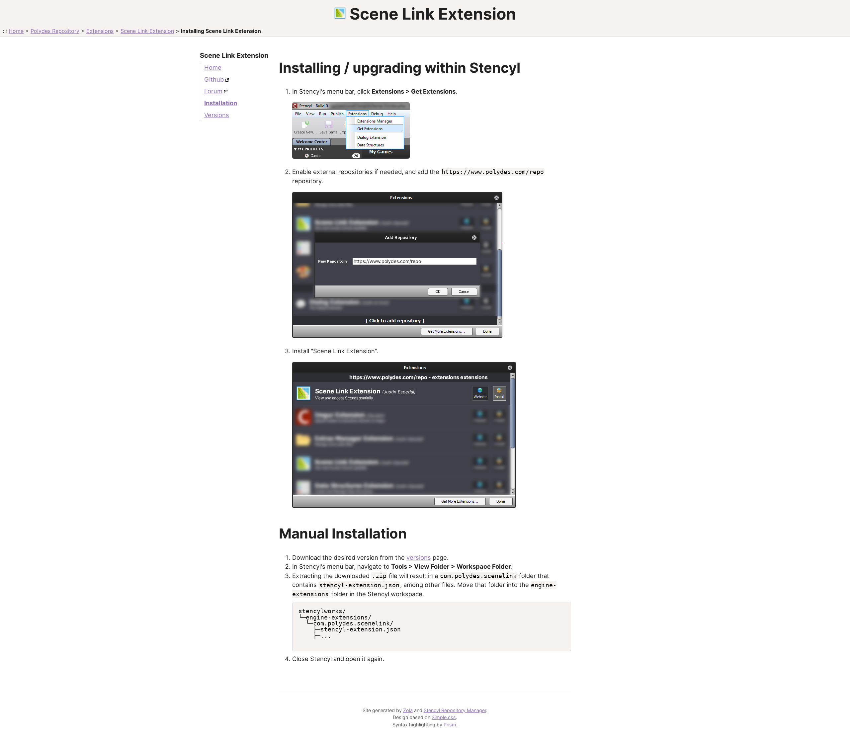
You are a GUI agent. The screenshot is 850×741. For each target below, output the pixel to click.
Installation (220, 103)
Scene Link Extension (147, 31)
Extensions (100, 31)
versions (418, 557)
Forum (213, 91)
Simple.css (444, 717)
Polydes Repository (55, 31)
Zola (408, 710)
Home (16, 31)
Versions (216, 115)
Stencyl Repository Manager (455, 710)
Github (214, 79)
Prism (450, 724)
